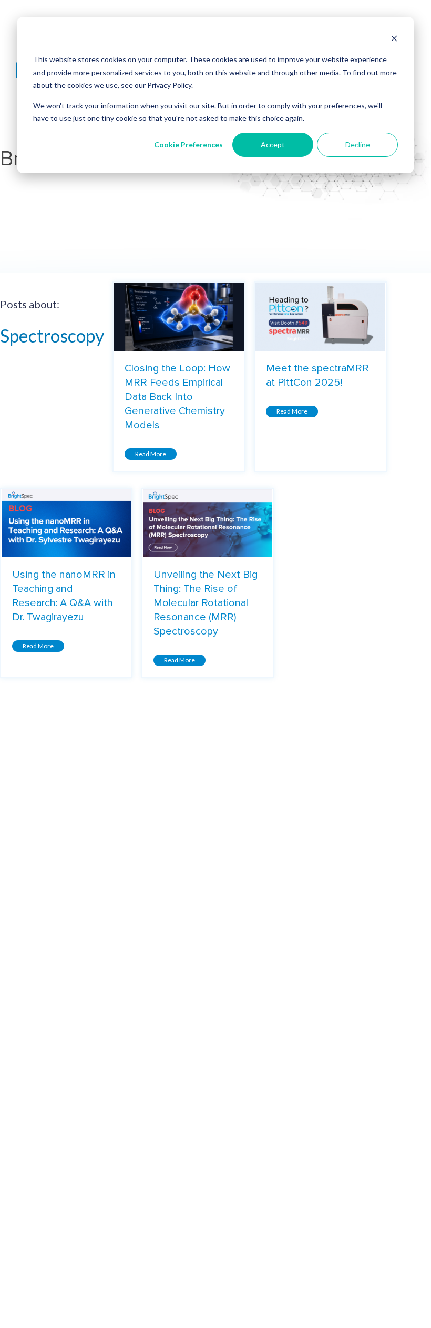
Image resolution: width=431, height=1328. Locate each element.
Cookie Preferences (188, 144)
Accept (273, 144)
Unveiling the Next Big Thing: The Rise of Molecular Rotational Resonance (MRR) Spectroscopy (205, 603)
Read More (150, 454)
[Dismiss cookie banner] (394, 39)
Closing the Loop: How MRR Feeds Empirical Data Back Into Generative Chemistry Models (177, 396)
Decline (357, 144)
